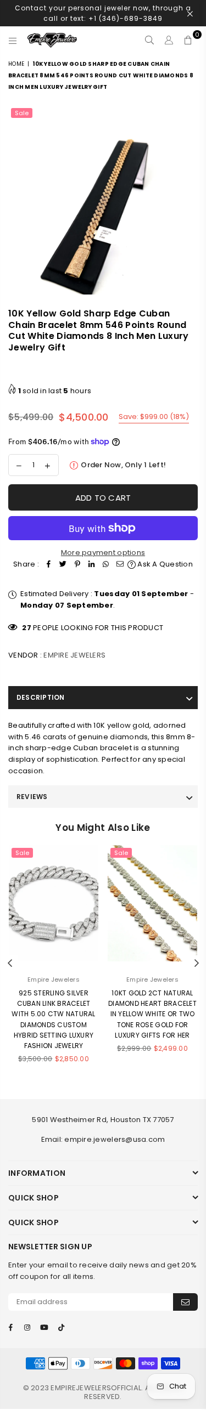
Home (16, 64)
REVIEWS (32, 796)
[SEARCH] (149, 40)
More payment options (103, 552)
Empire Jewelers (74, 655)
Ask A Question (164, 564)
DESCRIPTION (40, 697)
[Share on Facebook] (49, 564)
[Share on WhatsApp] (106, 564)
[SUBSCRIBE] (185, 1302)
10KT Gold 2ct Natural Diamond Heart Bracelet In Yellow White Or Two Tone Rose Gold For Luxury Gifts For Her (152, 1014)
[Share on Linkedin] (92, 564)
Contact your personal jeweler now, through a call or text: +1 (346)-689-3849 (103, 13)
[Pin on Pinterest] (77, 564)
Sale (22, 113)
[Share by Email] (120, 564)
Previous (10, 963)
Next (196, 963)
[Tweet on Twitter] (63, 564)
